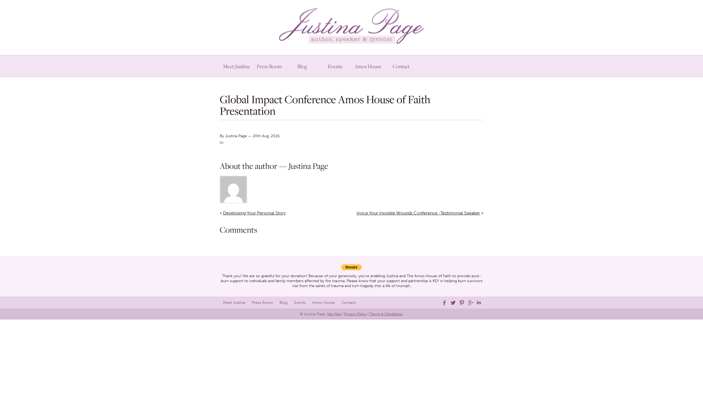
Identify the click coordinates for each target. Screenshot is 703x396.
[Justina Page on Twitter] (452, 303)
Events (335, 66)
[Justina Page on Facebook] (443, 303)
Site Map (334, 314)
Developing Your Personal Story (254, 213)
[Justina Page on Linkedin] (479, 303)
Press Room (269, 66)
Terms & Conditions (386, 314)
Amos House (368, 66)
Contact (401, 66)
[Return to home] (351, 25)
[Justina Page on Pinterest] (461, 303)
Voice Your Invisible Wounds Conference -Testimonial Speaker (418, 213)
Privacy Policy (355, 314)
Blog (302, 66)
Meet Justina (236, 66)
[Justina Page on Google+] (470, 303)
